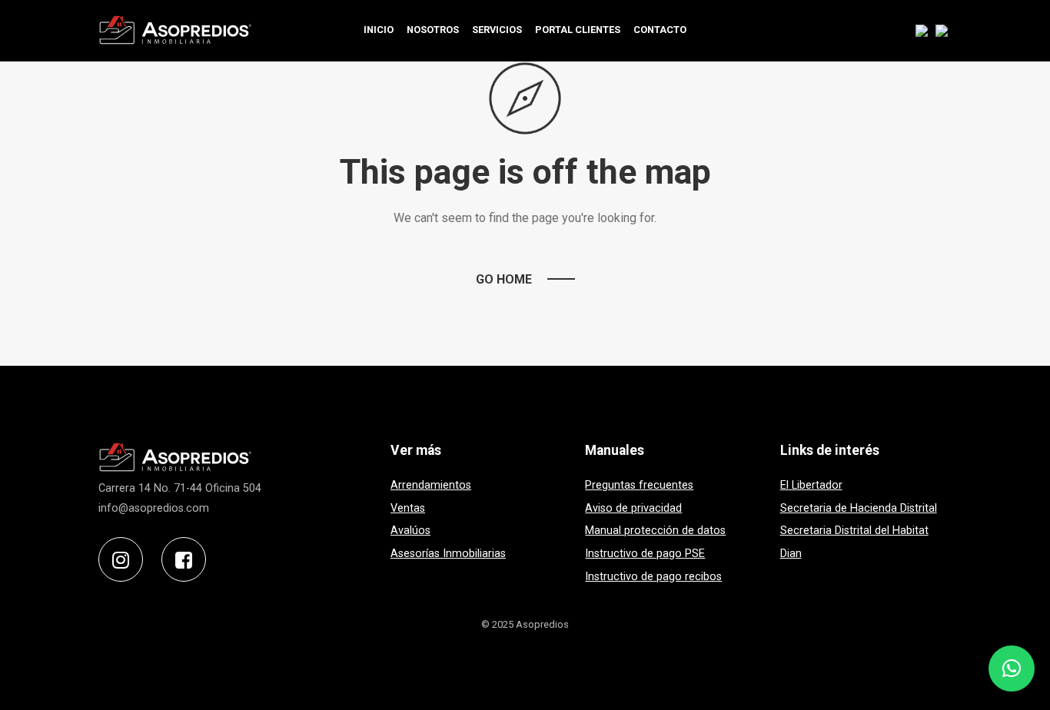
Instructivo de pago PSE (645, 553)
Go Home (504, 279)
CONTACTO (659, 29)
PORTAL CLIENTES (577, 29)
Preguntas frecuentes (639, 485)
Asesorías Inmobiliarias (448, 553)
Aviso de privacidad (633, 508)
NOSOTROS (433, 29)
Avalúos (410, 530)
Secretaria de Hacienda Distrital (858, 508)
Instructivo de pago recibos (653, 576)
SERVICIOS (497, 29)
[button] (1012, 668)
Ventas (407, 508)
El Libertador (811, 485)
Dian (791, 553)
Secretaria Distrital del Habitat (854, 530)
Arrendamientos (430, 485)
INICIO (379, 29)
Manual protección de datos (655, 530)
